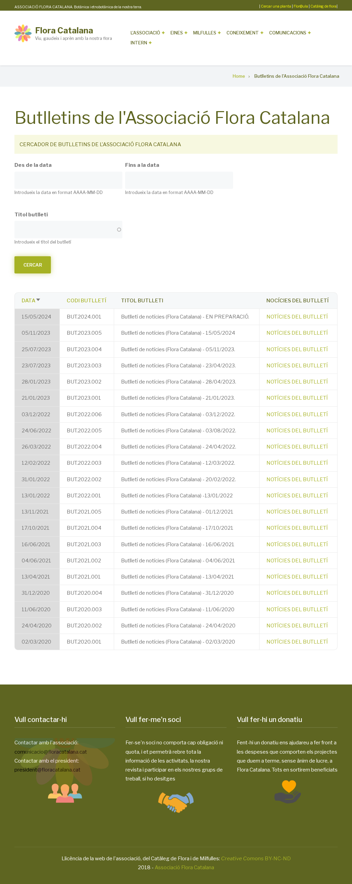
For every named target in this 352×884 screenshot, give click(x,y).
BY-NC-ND (256, 858)
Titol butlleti (31, 215)
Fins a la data (142, 165)
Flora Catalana (64, 30)
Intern (139, 42)
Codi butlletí (86, 301)
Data (31, 301)
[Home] (23, 33)
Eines (176, 32)
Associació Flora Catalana (184, 867)
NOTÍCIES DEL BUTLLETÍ (297, 317)
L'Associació (145, 32)
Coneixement (243, 32)
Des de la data (33, 165)
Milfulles (204, 32)
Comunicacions (287, 32)
